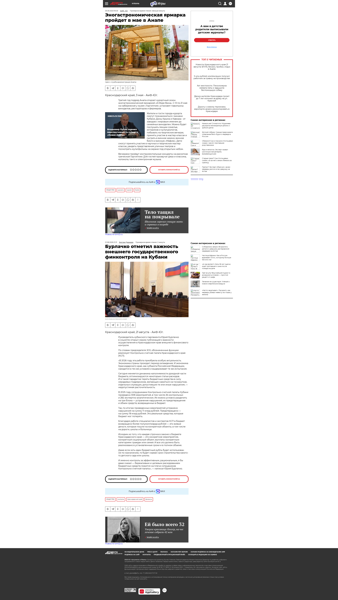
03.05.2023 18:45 (111, 11)
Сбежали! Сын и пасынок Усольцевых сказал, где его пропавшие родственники (217, 143)
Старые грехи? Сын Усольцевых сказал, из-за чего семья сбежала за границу (217, 160)
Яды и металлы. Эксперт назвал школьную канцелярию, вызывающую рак (215, 152)
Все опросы (212, 47)
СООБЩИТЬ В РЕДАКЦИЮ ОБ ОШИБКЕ (202, 555)
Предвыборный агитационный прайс (169, 555)
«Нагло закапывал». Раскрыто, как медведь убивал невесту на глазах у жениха (217, 292)
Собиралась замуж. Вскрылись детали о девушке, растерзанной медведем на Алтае (215, 249)
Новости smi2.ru (114, 234)
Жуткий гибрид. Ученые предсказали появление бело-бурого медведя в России (217, 134)
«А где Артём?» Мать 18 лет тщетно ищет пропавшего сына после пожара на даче (216, 266)
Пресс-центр (152, 552)
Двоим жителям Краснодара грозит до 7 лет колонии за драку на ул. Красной (211, 98)
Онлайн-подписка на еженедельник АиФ (208, 552)
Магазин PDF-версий (179, 552)
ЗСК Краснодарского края (116, 319)
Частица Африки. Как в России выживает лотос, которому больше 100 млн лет (216, 257)
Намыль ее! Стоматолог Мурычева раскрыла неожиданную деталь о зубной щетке (216, 125)
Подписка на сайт (132, 555)
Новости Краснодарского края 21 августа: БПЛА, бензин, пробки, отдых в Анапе (212, 66)
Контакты (147, 555)
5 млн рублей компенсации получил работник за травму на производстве (212, 77)
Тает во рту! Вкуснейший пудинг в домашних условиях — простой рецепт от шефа (216, 275)
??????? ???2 (197, 179)
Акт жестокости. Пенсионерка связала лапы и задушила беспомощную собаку (212, 88)
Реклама (164, 552)
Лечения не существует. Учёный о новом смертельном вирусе (216, 283)
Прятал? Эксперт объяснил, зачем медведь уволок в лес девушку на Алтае (216, 169)
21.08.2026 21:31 (111, 242)
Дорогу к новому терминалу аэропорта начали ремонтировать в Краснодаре (211, 109)
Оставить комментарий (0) (169, 170)
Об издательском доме (134, 552)
